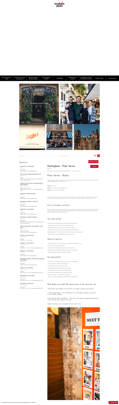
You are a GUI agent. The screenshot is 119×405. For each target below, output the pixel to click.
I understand (113, 402)
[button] (39, 104)
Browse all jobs (93, 161)
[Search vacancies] (98, 155)
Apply (94, 166)
